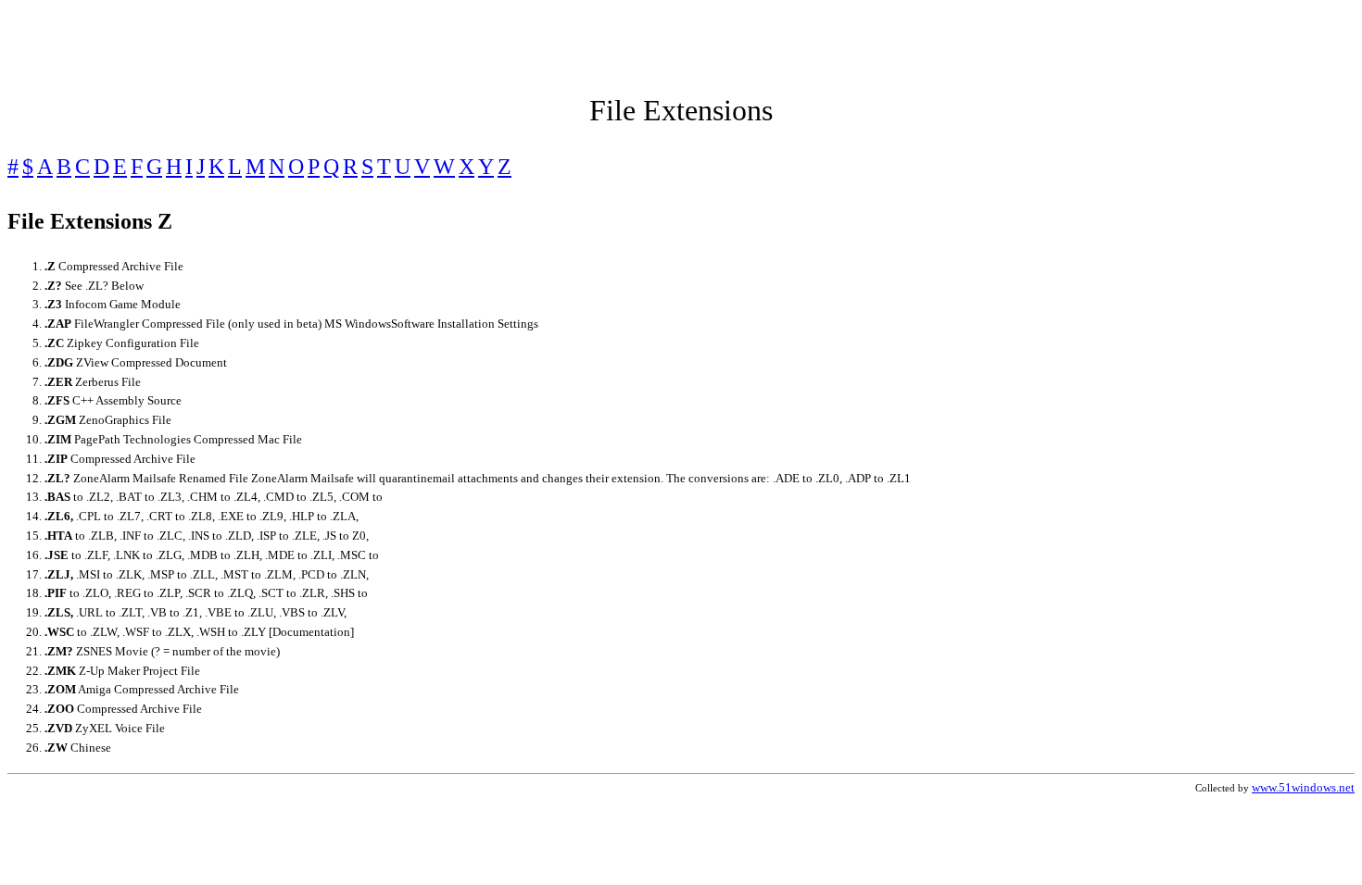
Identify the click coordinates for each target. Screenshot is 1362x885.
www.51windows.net (1303, 787)
